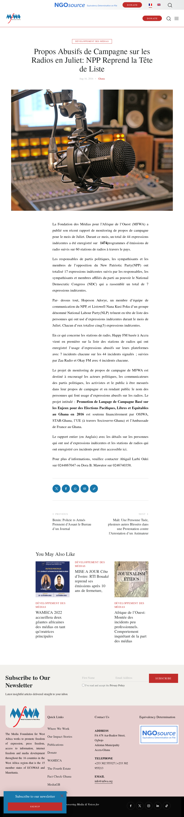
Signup (35, 806)
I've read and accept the (104, 685)
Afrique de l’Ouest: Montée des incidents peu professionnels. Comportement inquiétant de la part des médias (130, 626)
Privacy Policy (117, 685)
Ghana (101, 78)
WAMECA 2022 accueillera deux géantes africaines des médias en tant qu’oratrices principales (50, 624)
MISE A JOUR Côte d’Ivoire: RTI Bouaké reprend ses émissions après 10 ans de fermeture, (92, 581)
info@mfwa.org (104, 781)
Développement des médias (92, 41)
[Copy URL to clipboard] (94, 489)
